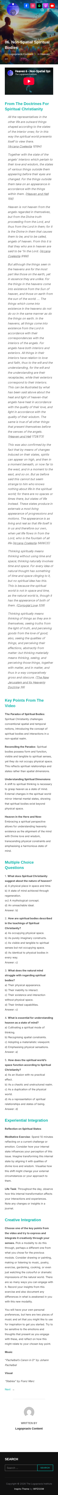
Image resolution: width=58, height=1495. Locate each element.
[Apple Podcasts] (45, 5)
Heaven (45, 54)
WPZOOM (38, 1488)
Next (7, 1389)
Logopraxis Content (21, 54)
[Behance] (39, 5)
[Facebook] (26, 5)
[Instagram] (32, 5)
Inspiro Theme (21, 1488)
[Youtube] (52, 5)
